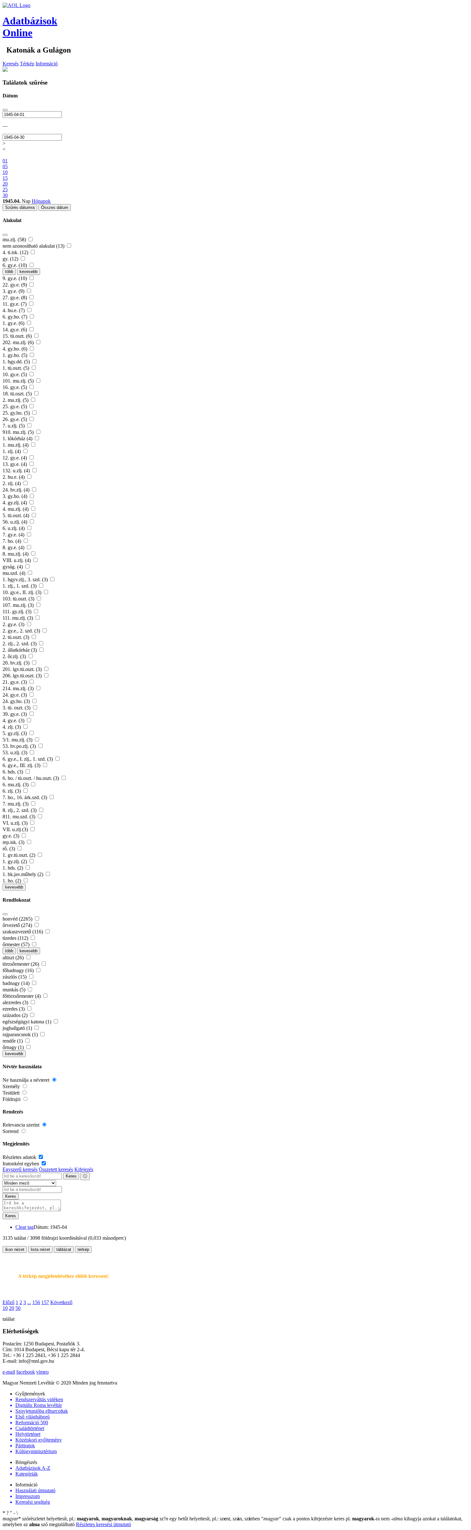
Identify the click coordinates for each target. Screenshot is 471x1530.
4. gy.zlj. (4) (15, 502)
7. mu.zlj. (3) (16, 803)
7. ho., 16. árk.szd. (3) (25, 797)
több (9, 271)
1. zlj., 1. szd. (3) (20, 586)
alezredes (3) (16, 1002)
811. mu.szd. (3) (20, 816)
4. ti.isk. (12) (16, 252)
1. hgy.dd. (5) (17, 361)
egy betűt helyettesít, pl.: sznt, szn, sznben (210, 1518)
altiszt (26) (14, 957)
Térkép (27, 63)
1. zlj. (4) (12, 451)
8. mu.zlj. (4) (16, 554)
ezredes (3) (14, 1009)
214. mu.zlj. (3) (19, 688)
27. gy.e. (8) (15, 297)
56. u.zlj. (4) (16, 522)
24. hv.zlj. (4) (17, 489)
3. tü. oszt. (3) (17, 707)
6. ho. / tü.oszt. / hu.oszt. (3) (31, 778)
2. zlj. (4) (12, 483)
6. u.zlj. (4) (14, 528)
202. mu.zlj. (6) (19, 342)
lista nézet (40, 1249)
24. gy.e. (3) (15, 695)
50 (18, 1308)
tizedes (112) (16, 938)
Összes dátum (54, 207)
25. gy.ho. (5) (17, 413)
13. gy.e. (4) (15, 464)
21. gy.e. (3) (15, 682)
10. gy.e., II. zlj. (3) (23, 592)
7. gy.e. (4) (14, 534)
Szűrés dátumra (20, 207)
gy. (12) (11, 258)
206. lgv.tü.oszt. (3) (23, 675)
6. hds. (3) (13, 771)
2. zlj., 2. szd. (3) (20, 643)
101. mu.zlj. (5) (19, 381)
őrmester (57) (17, 944)
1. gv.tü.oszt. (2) (20, 855)
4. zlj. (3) (12, 727)
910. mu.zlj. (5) (19, 432)
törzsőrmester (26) (21, 964)
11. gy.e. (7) (15, 304)
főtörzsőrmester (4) (22, 996)
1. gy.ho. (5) (16, 355)
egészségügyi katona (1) (28, 1021)
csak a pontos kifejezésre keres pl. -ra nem (326, 1518)
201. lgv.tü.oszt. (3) (23, 669)
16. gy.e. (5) (15, 387)
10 (5, 1308)
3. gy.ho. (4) (16, 496)
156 (36, 1302)
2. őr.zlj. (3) (15, 656)
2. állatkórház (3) (20, 650)
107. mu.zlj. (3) (19, 605)
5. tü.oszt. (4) (16, 515)
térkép (83, 1249)
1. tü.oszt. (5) (16, 368)
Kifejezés (83, 1169)
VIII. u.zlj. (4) (17, 560)
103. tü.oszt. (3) (19, 598)
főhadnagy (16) (19, 970)
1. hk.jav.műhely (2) (24, 874)
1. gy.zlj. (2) (15, 861)
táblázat (63, 1249)
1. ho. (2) (12, 880)
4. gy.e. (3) (14, 720)
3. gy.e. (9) (14, 291)
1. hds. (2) (13, 868)
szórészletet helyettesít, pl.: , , (80, 1518)
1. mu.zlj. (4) (16, 445)
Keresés (11, 63)
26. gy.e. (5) (15, 419)
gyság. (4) (13, 566)
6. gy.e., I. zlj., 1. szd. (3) (28, 759)
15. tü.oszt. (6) (18, 336)
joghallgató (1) (18, 1028)
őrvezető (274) (18, 925)
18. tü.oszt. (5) (18, 393)
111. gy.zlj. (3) (18, 611)
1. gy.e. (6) (14, 323)
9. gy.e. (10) (15, 278)
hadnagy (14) (17, 983)
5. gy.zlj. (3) (15, 733)
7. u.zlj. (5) (14, 425)
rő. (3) (9, 848)
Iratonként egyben (21, 1163)
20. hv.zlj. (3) (17, 663)
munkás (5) (15, 989)
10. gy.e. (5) (15, 374)
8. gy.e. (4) (14, 547)
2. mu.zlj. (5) (16, 400)
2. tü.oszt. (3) (16, 637)
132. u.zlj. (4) (17, 470)
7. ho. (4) (12, 541)
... (29, 1302)
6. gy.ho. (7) (16, 316)
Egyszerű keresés (20, 1169)
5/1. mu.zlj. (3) (18, 739)
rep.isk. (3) (14, 842)
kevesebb (28, 271)
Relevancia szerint (22, 1125)
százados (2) (16, 1015)
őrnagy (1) (14, 1047)
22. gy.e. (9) (15, 284)
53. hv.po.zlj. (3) (20, 746)
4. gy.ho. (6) (16, 348)
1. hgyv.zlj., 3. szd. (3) (26, 579)
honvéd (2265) (18, 919)
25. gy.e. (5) (15, 406)
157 (45, 1302)
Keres (71, 1176)
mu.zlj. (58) (15, 239)
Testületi (12, 1093)
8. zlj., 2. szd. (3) (20, 810)
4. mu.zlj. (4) (16, 509)
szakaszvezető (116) (23, 931)
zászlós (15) (15, 977)
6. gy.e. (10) (15, 265)
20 (11, 1308)
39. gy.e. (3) (15, 714)
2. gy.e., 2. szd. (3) (22, 630)
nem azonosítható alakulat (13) (34, 246)
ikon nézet (14, 1249)
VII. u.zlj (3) (16, 829)
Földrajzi (12, 1099)
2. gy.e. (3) (14, 624)
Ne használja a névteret (27, 1080)
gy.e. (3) (12, 836)
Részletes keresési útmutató (103, 1524)
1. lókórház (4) (18, 438)
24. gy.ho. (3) (17, 701)
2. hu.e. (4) (14, 477)
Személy (12, 1086)
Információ (47, 63)
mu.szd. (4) (15, 573)
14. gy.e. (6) (15, 329)
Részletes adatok (20, 1157)
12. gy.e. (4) (15, 457)
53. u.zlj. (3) (16, 752)
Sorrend (11, 1131)
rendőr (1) (13, 1041)
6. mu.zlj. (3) (16, 784)
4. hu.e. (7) (14, 310)
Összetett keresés (56, 1169)
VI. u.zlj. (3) (16, 823)
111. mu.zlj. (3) (18, 618)
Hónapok (41, 201)
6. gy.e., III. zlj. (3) (22, 765)
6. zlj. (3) (12, 791)
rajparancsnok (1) (21, 1034)
